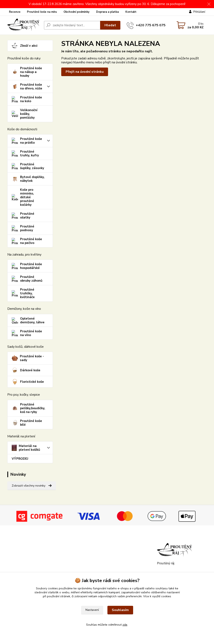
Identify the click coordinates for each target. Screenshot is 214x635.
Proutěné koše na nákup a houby (31, 72)
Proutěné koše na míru (42, 12)
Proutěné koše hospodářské (31, 266)
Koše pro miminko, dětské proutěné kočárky (27, 197)
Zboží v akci (28, 46)
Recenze (14, 12)
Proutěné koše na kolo (31, 99)
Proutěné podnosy (27, 228)
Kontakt (130, 12)
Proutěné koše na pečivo (31, 241)
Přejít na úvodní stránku (85, 71)
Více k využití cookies (157, 596)
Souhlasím (120, 610)
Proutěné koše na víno (31, 333)
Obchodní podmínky (76, 12)
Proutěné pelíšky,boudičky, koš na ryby (32, 408)
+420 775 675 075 (151, 25)
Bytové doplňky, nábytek (32, 179)
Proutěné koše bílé (31, 423)
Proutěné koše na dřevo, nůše (31, 86)
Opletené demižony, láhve (32, 320)
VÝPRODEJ (20, 459)
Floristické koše (32, 382)
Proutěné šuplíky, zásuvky (32, 166)
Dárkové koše (30, 370)
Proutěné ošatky (27, 216)
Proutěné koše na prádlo (31, 141)
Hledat (110, 25)
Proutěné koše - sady (32, 358)
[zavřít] (208, 4)
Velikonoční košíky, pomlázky (28, 114)
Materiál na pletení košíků (29, 448)
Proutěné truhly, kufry (29, 153)
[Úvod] (24, 25)
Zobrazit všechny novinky (28, 486)
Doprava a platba (107, 12)
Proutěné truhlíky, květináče (27, 293)
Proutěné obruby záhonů (31, 279)
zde (124, 625)
